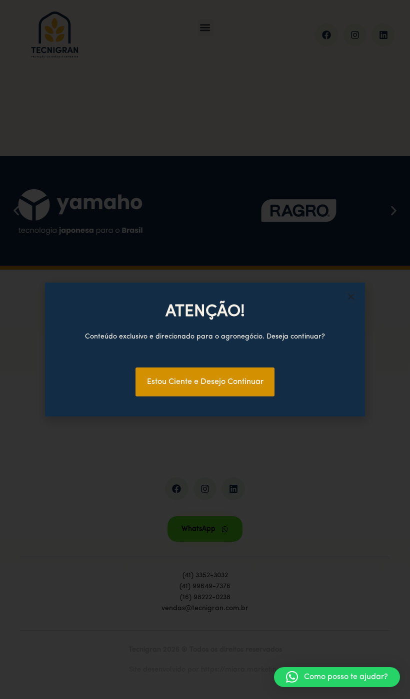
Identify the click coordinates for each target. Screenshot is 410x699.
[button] (337, 677)
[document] (205, 349)
